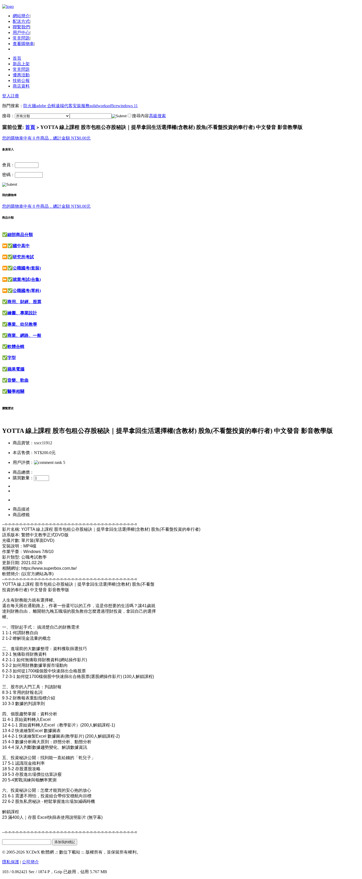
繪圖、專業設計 (22, 313)
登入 (6, 96)
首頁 (17, 58)
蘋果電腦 (15, 369)
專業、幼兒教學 (22, 324)
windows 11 (127, 105)
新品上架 (21, 64)
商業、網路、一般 (24, 335)
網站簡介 (21, 16)
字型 (11, 357)
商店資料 (21, 86)
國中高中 (21, 245)
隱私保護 (10, 862)
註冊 (15, 96)
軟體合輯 (15, 346)
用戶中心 (21, 32)
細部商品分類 (20, 234)
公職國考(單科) (27, 290)
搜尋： (8, 116)
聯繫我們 (21, 27)
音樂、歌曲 (18, 380)
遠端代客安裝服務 (73, 105)
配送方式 (21, 21)
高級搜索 (157, 116)
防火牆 (29, 105)
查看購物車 (23, 43)
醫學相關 (15, 391)
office (112, 105)
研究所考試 (23, 257)
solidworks (99, 105)
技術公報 (21, 80)
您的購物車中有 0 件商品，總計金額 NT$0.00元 (46, 138)
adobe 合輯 (46, 105)
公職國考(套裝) (27, 268)
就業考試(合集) (27, 279)
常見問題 (21, 38)
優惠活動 (21, 75)
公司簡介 (30, 862)
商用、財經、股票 (24, 301)
